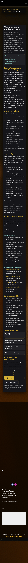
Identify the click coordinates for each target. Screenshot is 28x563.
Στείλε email (19, 378)
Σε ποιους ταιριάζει (11, 61)
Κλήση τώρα (9, 378)
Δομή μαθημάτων (10, 58)
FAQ (19, 61)
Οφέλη (18, 56)
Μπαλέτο (17, 287)
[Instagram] (15, 484)
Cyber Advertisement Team (14, 536)
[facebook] (12, 484)
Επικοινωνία (8, 63)
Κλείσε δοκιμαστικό (11, 382)
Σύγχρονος (9, 287)
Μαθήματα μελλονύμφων (13, 269)
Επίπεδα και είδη (10, 60)
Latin (7, 282)
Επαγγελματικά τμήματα (13, 276)
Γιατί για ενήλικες (10, 56)
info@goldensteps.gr (16, 372)
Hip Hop (13, 282)
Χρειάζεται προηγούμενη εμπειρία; (13, 335)
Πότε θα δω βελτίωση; (12, 353)
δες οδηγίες (12, 374)
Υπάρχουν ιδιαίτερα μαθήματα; (11, 347)
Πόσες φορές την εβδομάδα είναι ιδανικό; (13, 341)
